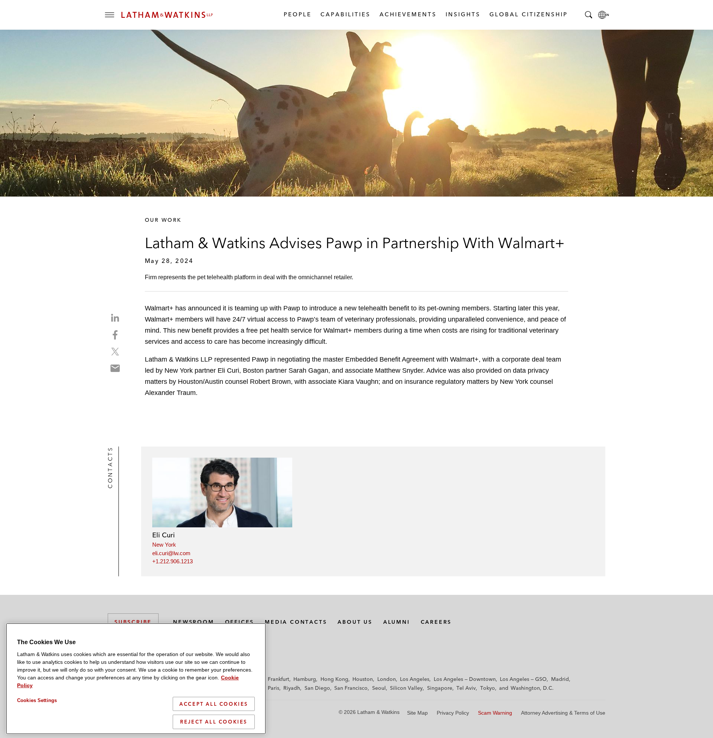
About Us (355, 622)
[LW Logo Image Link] (167, 15)
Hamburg (304, 679)
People (297, 14)
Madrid (560, 679)
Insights (463, 14)
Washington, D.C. (532, 688)
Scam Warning (495, 713)
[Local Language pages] (603, 14)
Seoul (379, 688)
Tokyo (487, 688)
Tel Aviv (466, 688)
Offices (239, 622)
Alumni (396, 622)
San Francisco (351, 688)
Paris (273, 688)
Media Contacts (296, 622)
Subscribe (133, 622)
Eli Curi (163, 535)
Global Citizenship (528, 14)
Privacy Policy (453, 713)
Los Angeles (414, 679)
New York (164, 544)
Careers (436, 622)
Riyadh (291, 688)
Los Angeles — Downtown (465, 679)
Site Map (417, 713)
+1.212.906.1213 (172, 561)
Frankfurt (278, 679)
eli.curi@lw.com (171, 553)
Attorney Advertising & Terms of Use (563, 713)
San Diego (317, 688)
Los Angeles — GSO (523, 679)
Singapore (439, 688)
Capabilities (345, 14)
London (386, 679)
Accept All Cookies (213, 704)
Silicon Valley (406, 688)
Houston (362, 679)
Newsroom (193, 622)
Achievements (408, 14)
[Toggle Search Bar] (588, 14)
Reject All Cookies (213, 722)
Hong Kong (334, 679)
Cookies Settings (37, 700)
